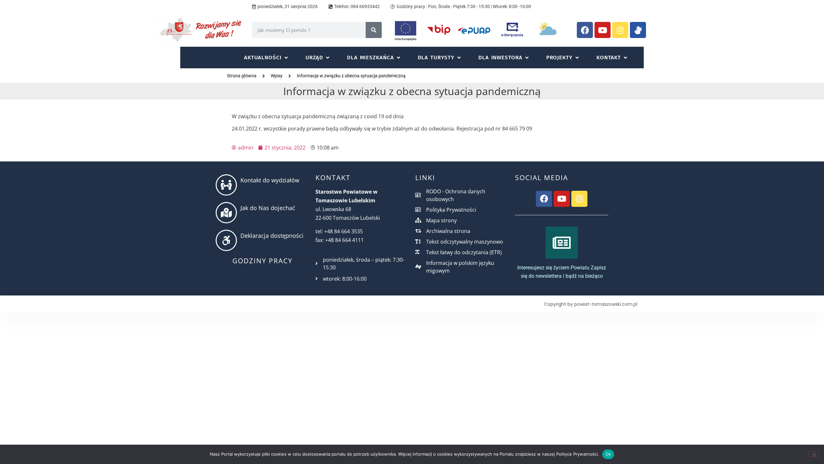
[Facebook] (585, 30)
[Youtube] (603, 30)
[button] (266, 57)
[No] (813, 454)
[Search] (374, 30)
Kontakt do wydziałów (269, 180)
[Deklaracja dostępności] (226, 240)
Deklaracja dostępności (272, 235)
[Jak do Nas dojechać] (226, 212)
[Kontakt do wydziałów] (226, 185)
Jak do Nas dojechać (267, 208)
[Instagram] (620, 30)
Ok (608, 454)
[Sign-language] (638, 30)
